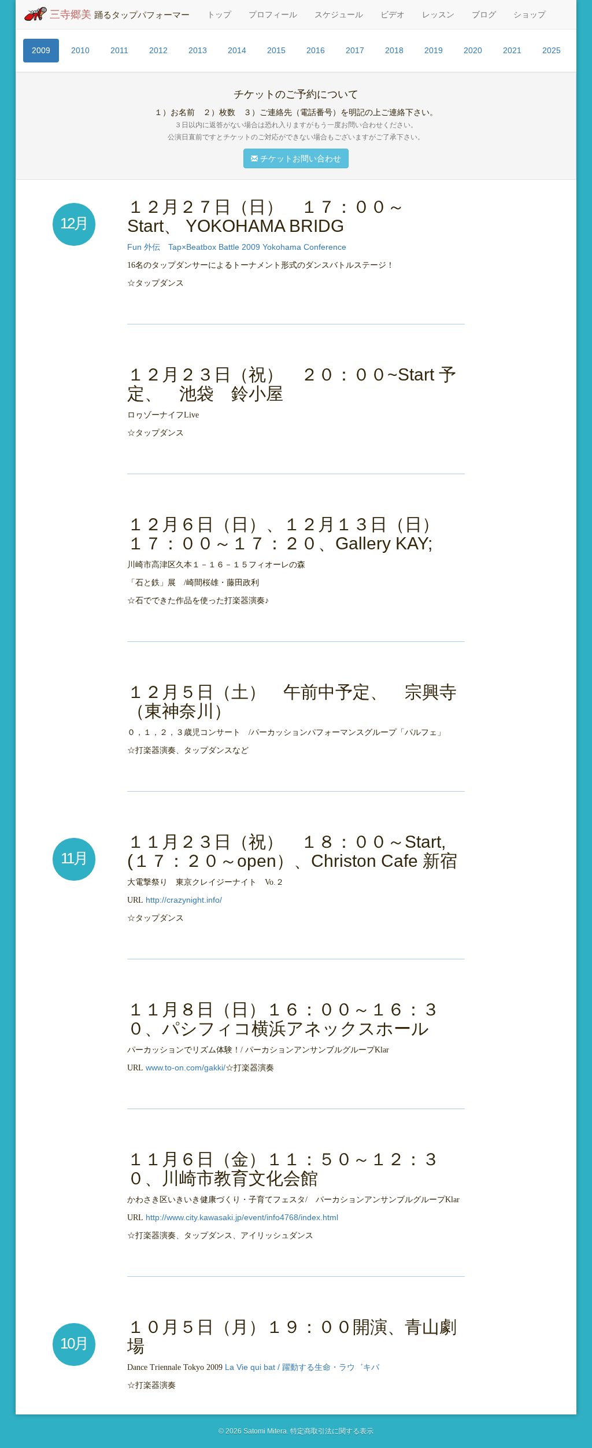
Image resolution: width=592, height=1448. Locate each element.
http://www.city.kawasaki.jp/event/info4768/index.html (242, 1217)
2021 (512, 50)
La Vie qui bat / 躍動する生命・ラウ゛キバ (302, 1367)
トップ (219, 14)
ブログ (484, 14)
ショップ (529, 14)
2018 (394, 50)
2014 (237, 50)
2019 (433, 50)
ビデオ (392, 14)
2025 (551, 50)
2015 (276, 50)
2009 (41, 50)
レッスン (438, 14)
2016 (315, 50)
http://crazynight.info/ (184, 899)
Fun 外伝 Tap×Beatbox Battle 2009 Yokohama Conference (236, 247)
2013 (197, 50)
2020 (473, 50)
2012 (158, 50)
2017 (355, 50)
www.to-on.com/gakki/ (185, 1067)
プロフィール (273, 14)
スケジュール (338, 14)
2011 (119, 50)
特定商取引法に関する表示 (331, 1431)
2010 (80, 50)
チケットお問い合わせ (299, 158)
